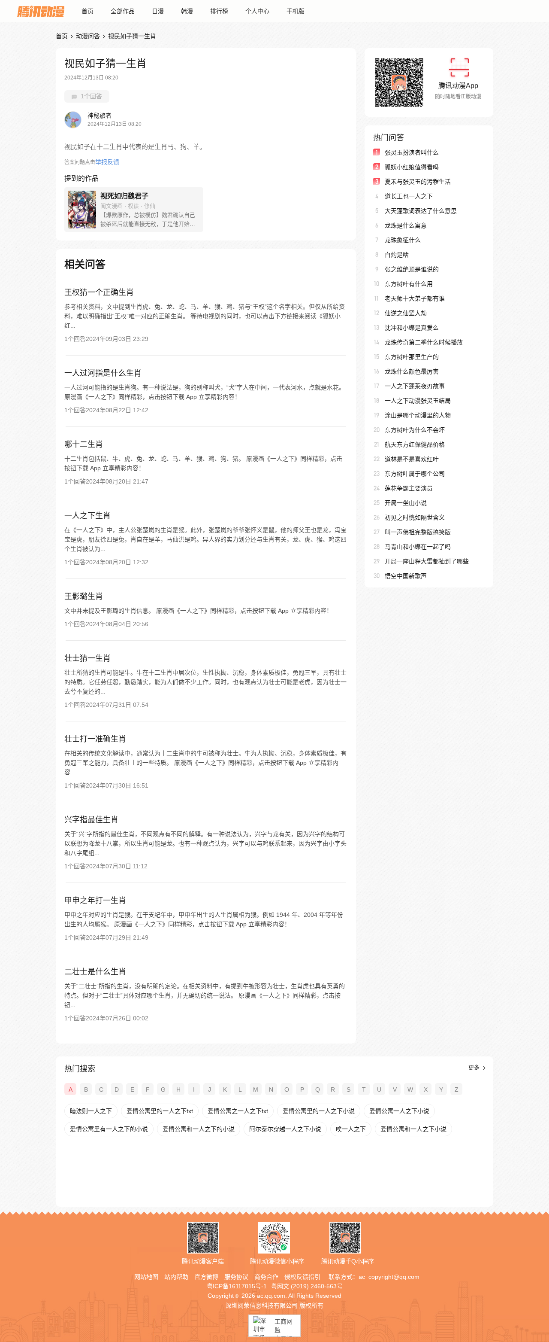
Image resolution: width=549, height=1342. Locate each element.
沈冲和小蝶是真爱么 (412, 327)
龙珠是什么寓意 (406, 225)
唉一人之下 (351, 1129)
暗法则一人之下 (91, 1111)
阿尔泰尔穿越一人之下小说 (285, 1129)
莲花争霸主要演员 (409, 488)
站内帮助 (176, 1276)
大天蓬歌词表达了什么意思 (421, 210)
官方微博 (206, 1276)
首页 (87, 11)
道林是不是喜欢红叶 (412, 459)
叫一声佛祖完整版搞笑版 (418, 532)
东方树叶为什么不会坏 (415, 429)
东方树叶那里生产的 (412, 356)
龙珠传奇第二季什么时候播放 (424, 342)
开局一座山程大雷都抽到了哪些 (427, 561)
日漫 (158, 11)
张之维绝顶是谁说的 (412, 269)
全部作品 (123, 11)
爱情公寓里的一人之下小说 (319, 1111)
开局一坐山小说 (406, 502)
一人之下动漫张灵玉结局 (418, 400)
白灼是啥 (397, 254)
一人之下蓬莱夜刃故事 (415, 386)
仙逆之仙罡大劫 (406, 313)
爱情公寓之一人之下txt (238, 1111)
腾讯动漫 (40, 11)
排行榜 (219, 11)
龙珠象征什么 (403, 240)
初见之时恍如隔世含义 (415, 517)
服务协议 (236, 1276)
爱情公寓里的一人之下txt (160, 1111)
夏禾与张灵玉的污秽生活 (418, 181)
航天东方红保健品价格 (415, 444)
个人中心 (257, 11)
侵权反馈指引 (302, 1276)
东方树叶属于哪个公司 (415, 473)
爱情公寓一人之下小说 (399, 1111)
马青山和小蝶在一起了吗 (418, 546)
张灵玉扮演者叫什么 (412, 152)
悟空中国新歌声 (406, 575)
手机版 (296, 11)
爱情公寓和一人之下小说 (413, 1129)
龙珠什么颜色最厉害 (412, 371)
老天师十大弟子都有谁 (415, 298)
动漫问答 (88, 36)
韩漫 (187, 11)
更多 (474, 1067)
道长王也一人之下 (409, 196)
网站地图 (146, 1276)
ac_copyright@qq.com (389, 1276)
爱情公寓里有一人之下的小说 (109, 1129)
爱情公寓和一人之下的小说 (199, 1129)
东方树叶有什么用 (409, 283)
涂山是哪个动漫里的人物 (418, 415)
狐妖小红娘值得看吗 (412, 167)
